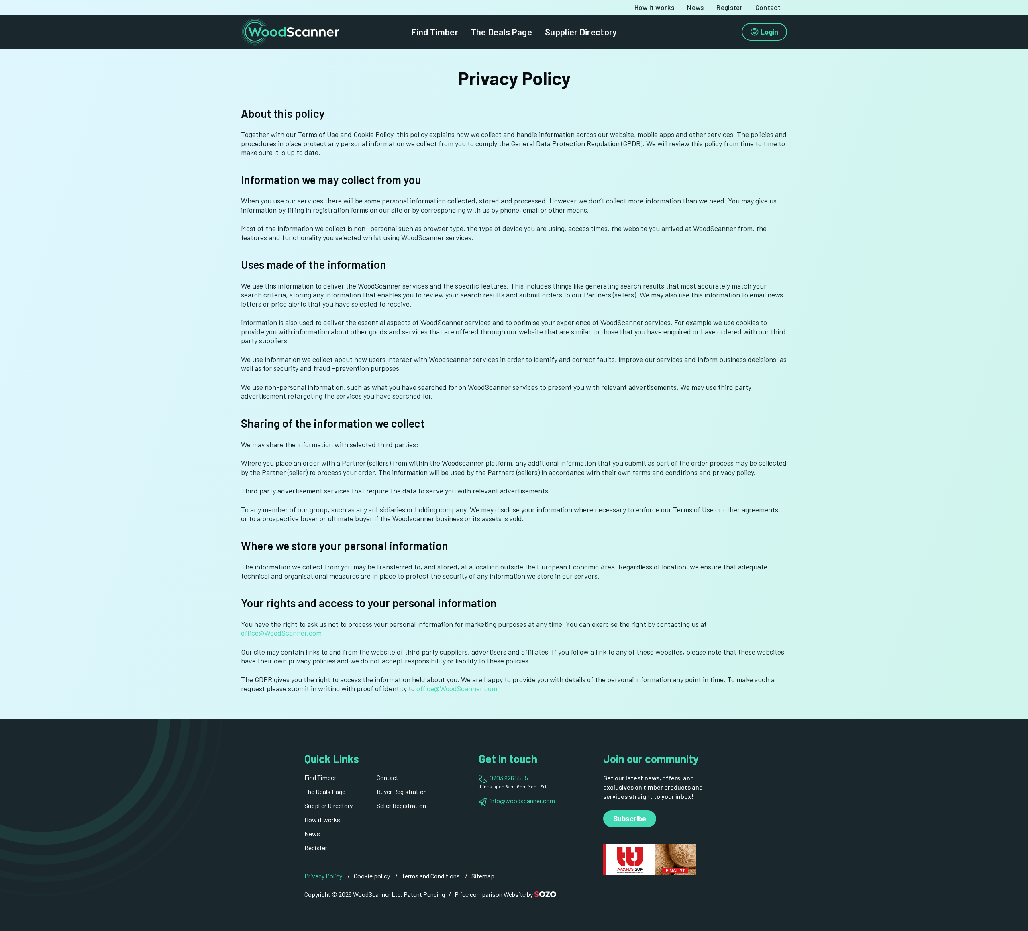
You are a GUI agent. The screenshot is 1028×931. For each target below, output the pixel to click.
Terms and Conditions (431, 876)
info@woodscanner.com (522, 800)
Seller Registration (401, 805)
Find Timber (434, 32)
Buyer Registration (402, 791)
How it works (654, 7)
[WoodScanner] (290, 31)
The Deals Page (501, 32)
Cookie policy (372, 876)
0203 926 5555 (509, 778)
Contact (768, 7)
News (695, 7)
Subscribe (629, 818)
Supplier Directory (581, 32)
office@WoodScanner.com (281, 632)
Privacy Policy (323, 876)
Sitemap (482, 876)
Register (729, 7)
